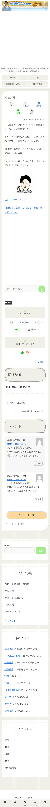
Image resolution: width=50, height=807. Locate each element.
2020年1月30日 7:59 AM (16, 444)
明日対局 (9, 591)
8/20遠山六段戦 (12, 655)
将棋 (9, 303)
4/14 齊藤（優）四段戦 (17, 584)
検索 (6, 545)
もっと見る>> (11, 621)
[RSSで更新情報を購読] (28, 352)
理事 (6, 676)
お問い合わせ (11, 212)
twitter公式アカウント (15, 200)
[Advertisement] (25, 39)
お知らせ (26, 208)
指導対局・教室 (12, 208)
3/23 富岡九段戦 (14, 597)
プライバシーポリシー (25, 798)
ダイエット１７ (13, 611)
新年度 (7, 697)
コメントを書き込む (26, 514)
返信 (39, 463)
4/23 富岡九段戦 (12, 690)
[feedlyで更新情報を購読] (22, 352)
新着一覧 (37, 208)
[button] (31, 111)
